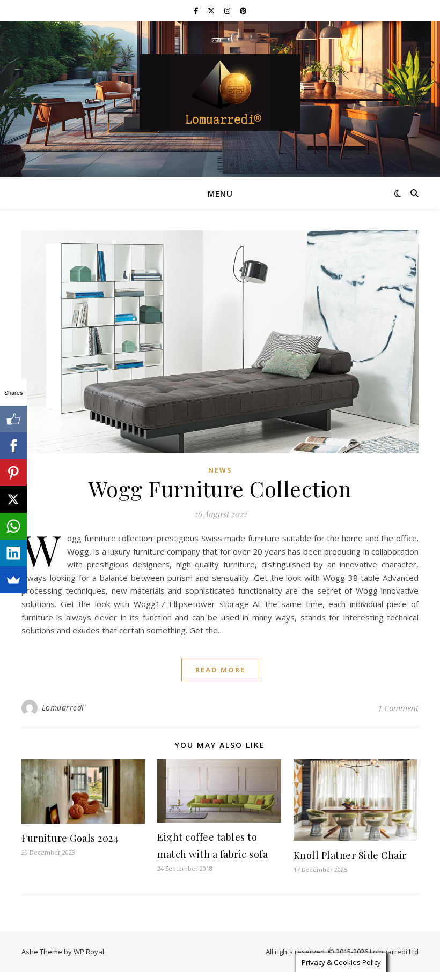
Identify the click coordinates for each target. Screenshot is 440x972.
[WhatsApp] (13, 526)
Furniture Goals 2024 (69, 838)
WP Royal (89, 951)
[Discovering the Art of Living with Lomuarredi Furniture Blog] (220, 92)
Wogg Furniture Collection (220, 488)
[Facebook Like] (13, 419)
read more (220, 670)
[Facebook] (13, 445)
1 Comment (398, 707)
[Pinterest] (13, 472)
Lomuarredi (63, 707)
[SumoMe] (13, 579)
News (220, 470)
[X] (13, 499)
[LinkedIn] (13, 553)
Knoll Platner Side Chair (350, 855)
